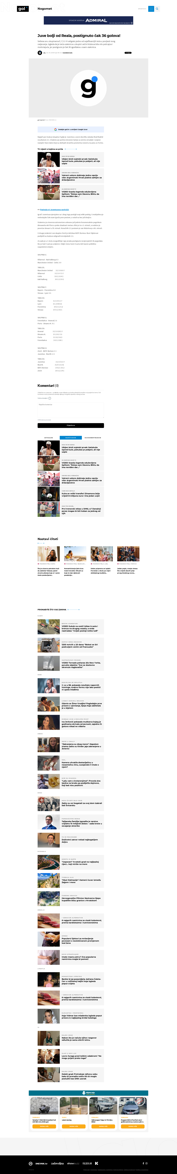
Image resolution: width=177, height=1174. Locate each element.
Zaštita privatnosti (129, 1170)
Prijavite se (71, 425)
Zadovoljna (57, 1164)
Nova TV (30, 1164)
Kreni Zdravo (96, 1164)
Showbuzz (73, 1164)
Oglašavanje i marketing (105, 1170)
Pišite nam (86, 1170)
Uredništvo (93, 1170)
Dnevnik (41, 1164)
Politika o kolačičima (142, 1170)
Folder (87, 1164)
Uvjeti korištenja (118, 1170)
